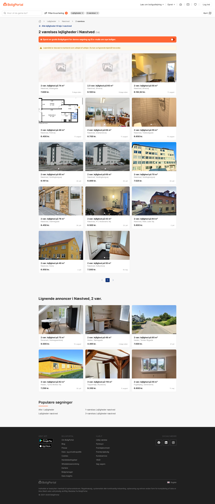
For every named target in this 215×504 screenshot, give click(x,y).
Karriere (65, 468)
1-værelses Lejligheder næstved (100, 409)
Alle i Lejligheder (46, 409)
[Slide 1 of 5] (151, 80)
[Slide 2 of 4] (60, 169)
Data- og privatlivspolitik (71, 452)
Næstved (66, 21)
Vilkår (98, 460)
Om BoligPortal (68, 440)
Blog (63, 444)
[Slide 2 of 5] (152, 80)
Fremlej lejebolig (102, 452)
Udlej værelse (101, 440)
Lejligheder (51, 21)
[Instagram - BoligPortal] (173, 442)
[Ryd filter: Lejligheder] (82, 13)
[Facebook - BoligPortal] (159, 442)
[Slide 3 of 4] (61, 169)
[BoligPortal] (13, 4)
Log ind (206, 4)
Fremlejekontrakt (103, 448)
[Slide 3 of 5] (154, 80)
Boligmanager (67, 472)
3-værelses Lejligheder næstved (100, 413)
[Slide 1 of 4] (58, 169)
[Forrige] (102, 280)
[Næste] (113, 280)
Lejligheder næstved (48, 413)
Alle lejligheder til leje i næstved (57, 26)
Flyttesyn (100, 444)
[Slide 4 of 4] (63, 169)
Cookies (65, 456)
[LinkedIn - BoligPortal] (166, 442)
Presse (64, 448)
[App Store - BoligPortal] (45, 446)
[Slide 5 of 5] (157, 80)
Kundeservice (101, 456)
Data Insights (67, 476)
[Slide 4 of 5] (155, 80)
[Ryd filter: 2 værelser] (97, 13)
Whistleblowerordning (70, 464)
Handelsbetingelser (69, 460)
